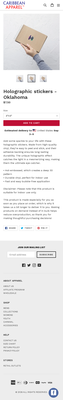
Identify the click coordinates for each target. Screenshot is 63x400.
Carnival (8, 322)
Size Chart (9, 344)
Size (5, 110)
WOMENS (8, 315)
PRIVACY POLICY (11, 351)
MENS (6, 308)
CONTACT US (10, 340)
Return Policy (11, 347)
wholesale (9, 293)
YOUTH (6, 318)
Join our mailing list (31, 247)
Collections (10, 311)
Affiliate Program (13, 290)
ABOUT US (8, 286)
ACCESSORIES (10, 325)
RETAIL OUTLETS (12, 366)
